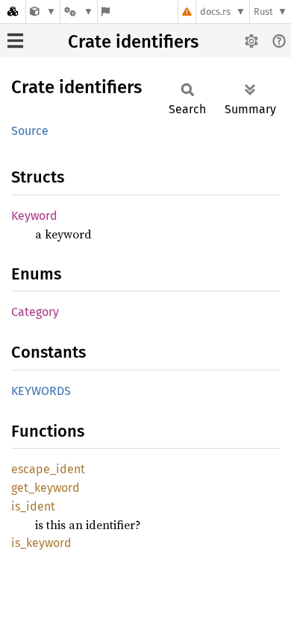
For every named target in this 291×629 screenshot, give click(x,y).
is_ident (33, 506)
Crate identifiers (133, 41)
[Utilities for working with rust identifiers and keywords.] (43, 11)
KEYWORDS (41, 391)
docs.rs (215, 11)
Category (35, 312)
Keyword (34, 216)
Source (29, 131)
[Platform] (78, 11)
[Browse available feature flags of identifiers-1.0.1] (105, 11)
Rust (263, 11)
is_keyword (41, 543)
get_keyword (45, 488)
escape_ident (48, 469)
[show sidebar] (15, 40)
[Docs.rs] (12, 11)
